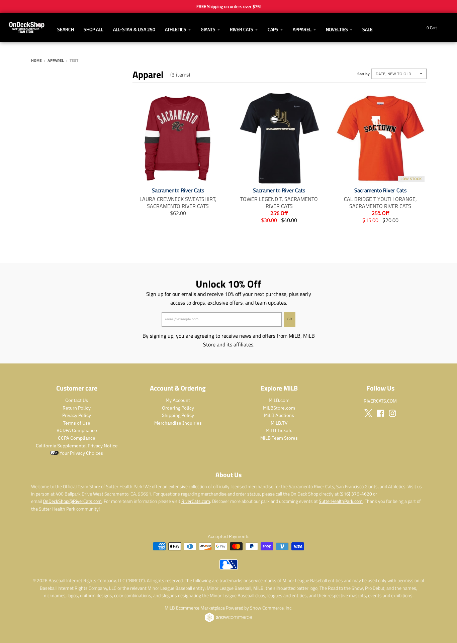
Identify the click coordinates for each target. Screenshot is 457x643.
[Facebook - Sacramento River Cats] (380, 413)
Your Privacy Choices (81, 453)
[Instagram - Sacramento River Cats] (392, 413)
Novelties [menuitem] (337, 29)
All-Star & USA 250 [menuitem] (134, 29)
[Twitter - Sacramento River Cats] (368, 413)
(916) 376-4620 (356, 493)
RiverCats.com (195, 501)
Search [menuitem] (65, 29)
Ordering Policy (178, 408)
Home (36, 60)
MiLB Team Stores (279, 438)
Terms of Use (76, 423)
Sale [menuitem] (367, 29)
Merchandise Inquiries (178, 423)
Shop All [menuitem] (93, 29)
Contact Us (76, 400)
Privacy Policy (76, 415)
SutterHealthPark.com (341, 501)
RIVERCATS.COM (380, 400)
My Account (178, 400)
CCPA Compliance (76, 438)
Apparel (56, 60)
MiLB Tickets (279, 430)
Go (289, 319)
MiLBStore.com (279, 408)
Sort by (363, 74)
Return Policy (77, 408)
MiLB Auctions (279, 415)
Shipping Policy (178, 415)
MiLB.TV (279, 423)
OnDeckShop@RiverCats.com (72, 501)
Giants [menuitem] (208, 29)
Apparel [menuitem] (302, 29)
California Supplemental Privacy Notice (77, 446)
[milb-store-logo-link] (228, 568)
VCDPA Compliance (77, 430)
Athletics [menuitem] (175, 29)
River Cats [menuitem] (241, 29)
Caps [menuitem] (273, 29)
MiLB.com (279, 400)
